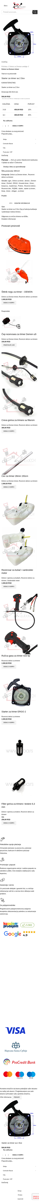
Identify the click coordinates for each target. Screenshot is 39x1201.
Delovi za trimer (18, 181)
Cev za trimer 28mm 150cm (15, 476)
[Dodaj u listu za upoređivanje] (4, 307)
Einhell (9, 183)
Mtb (3, 817)
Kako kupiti (5, 1014)
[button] (9, 303)
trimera (18, 212)
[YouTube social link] (5, 947)
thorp (3, 191)
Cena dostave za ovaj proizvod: (13, 131)
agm (9, 181)
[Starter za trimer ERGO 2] (20, 692)
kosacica (5, 186)
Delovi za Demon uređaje (18, 66)
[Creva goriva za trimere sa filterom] (20, 370)
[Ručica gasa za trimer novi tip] (20, 612)
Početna (4, 66)
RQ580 (14, 188)
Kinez (32, 183)
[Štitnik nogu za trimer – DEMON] (20, 244)
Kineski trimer (23, 183)
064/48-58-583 (7, 973)
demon (27, 181)
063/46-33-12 (29, 0)
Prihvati (17, 1097)
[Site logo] (19, 6)
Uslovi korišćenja (8, 1003)
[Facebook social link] (8, 195)
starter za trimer (29, 188)
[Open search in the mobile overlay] (20, 12)
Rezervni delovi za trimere (28, 297)
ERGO (15, 183)
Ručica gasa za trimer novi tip (16, 655)
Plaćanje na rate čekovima (11, 1016)
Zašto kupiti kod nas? (9, 1011)
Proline (20, 186)
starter (20, 188)
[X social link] (10, 195)
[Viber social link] (8, 947)
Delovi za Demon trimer (10, 69)
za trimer (21, 191)
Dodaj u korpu (17, 126)
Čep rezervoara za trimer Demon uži (19, 334)
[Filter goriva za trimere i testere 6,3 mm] (20, 748)
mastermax (13, 186)
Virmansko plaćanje (9, 1019)
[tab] (10, 203)
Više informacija (6, 1097)
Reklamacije (6, 1006)
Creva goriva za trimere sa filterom (18, 420)
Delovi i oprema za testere (11, 812)
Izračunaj (5, 155)
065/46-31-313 (15, 0)
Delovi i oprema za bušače (11, 578)
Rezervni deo (6, 188)
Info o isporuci (6, 998)
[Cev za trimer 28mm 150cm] (20, 456)
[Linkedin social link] (15, 195)
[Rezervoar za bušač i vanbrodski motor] (20, 510)
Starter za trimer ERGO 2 (14, 711)
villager (14, 191)
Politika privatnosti (8, 1001)
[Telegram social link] (17, 195)
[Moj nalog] (36, 6)
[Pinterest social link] (13, 195)
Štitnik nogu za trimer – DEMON (17, 292)
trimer (8, 191)
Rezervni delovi (29, 186)
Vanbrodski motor (13, 580)
